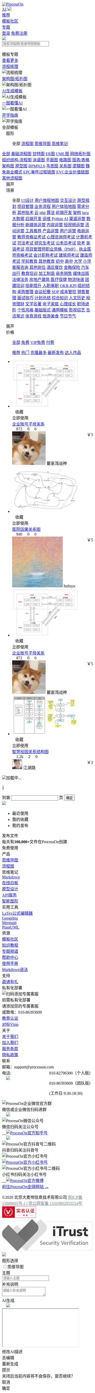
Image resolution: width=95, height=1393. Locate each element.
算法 (51, 212)
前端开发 (64, 212)
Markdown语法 (15, 969)
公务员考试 (66, 243)
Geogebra (10, 918)
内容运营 (55, 225)
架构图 (8, 166)
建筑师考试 (69, 255)
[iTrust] (47, 1250)
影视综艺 (77, 310)
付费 (50, 342)
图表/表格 (80, 160)
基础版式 (42, 310)
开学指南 (10, 115)
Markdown (11, 877)
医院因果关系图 (26, 529)
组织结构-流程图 (17, 160)
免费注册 (19, 33)
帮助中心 (10, 957)
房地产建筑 (39, 279)
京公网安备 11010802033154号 (55, 1203)
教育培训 (29, 273)
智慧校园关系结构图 (30, 752)
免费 (25, 342)
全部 (6, 154)
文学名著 (33, 304)
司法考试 (25, 243)
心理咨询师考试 (61, 237)
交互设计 (68, 200)
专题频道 (10, 951)
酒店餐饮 (55, 267)
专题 (6, 27)
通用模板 (60, 310)
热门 (25, 352)
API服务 (9, 895)
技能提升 (33, 286)
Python (57, 219)
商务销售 (64, 273)
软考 (81, 243)
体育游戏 (33, 316)
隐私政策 (10, 1055)
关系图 (65, 166)
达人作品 (73, 352)
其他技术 (25, 212)
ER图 (50, 154)
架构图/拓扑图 (14, 79)
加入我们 (10, 1043)
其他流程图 (12, 178)
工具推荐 (33, 231)
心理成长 (68, 304)
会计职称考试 (45, 255)
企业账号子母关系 (28, 424)
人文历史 (77, 298)
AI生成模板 (12, 91)
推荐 (6, 15)
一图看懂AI (12, 103)
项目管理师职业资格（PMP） (51, 249)
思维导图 (42, 144)
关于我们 (10, 1036)
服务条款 (10, 1049)
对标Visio (10, 1024)
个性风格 (25, 310)
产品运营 (51, 231)
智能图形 (10, 901)
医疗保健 (59, 279)
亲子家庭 (51, 304)
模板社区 (10, 21)
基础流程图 (21, 154)
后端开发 (33, 219)
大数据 (18, 219)
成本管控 (68, 292)
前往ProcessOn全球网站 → (25, 1187)
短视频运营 (74, 225)
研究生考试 (44, 243)
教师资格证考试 (31, 237)
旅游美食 (51, 316)
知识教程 (10, 945)
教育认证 (10, 1018)
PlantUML (10, 927)
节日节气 (68, 316)
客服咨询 (20, 267)
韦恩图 (52, 166)
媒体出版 (81, 273)
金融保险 (72, 267)
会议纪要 (42, 292)
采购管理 (25, 292)
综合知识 (60, 298)
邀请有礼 (10, 982)
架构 (77, 212)
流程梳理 (10, 66)
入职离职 (51, 286)
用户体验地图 (64, 206)
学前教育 (29, 261)
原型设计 (10, 889)
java (85, 212)
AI (4, 9)
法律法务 (20, 279)
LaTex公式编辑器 (17, 913)
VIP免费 (37, 342)
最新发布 (56, 352)
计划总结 (42, 298)
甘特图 (38, 154)
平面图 (52, 160)
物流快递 (76, 279)
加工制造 (47, 273)
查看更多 (10, 60)
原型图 (21, 166)
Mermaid (9, 923)
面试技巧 (25, 298)
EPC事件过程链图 (39, 172)
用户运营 (68, 231)
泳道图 (39, 160)
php (43, 212)
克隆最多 (38, 352)
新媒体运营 (35, 225)
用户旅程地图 (47, 200)
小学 (87, 261)
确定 (69, 798)
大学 (78, 261)
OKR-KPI (68, 286)
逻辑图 (78, 166)
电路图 (65, 160)
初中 (60, 261)
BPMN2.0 (36, 166)
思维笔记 (60, 144)
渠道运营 (77, 219)
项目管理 (25, 206)
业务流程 (42, 206)
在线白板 (10, 883)
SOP (55, 292)
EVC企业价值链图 (72, 172)
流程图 (27, 144)
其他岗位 (37, 267)
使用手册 (10, 963)
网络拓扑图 (80, 154)
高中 (69, 261)
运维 (47, 219)
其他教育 (47, 261)
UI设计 (27, 200)
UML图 (62, 154)
